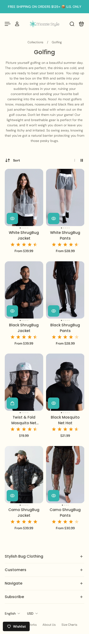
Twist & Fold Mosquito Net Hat (23, 420)
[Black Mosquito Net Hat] (65, 382)
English (10, 613)
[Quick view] (12, 218)
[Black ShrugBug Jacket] (24, 290)
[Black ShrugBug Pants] (65, 290)
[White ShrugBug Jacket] (24, 197)
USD (30, 613)
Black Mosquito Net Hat (65, 420)
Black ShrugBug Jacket (24, 328)
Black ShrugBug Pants (65, 328)
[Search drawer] (72, 24)
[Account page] (17, 24)
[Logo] (44, 23)
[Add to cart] (12, 403)
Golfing (57, 42)
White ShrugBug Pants (65, 235)
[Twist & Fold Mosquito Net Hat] (24, 382)
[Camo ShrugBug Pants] (65, 474)
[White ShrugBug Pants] (65, 197)
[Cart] (81, 24)
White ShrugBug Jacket (24, 235)
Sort (16, 160)
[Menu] (7, 24)
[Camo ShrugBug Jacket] (24, 474)
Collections (36, 42)
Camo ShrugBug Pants (65, 512)
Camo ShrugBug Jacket (23, 512)
